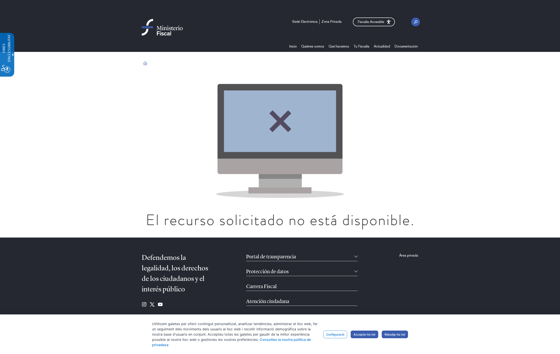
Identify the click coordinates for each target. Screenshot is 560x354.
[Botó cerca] (415, 22)
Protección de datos (267, 272)
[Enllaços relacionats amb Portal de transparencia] (356, 257)
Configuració (335, 334)
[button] (374, 22)
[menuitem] (293, 46)
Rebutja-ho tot (395, 334)
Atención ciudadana (267, 301)
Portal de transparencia (271, 257)
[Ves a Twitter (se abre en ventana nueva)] (152, 304)
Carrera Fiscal (261, 286)
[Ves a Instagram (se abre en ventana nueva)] (144, 304)
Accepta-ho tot (364, 334)
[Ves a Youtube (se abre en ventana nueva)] (160, 304)
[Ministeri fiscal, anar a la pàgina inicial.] (162, 27)
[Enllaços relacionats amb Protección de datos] (356, 272)
